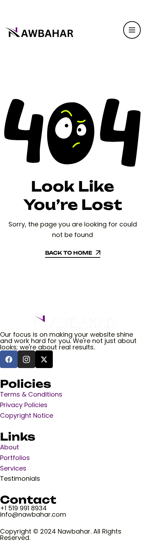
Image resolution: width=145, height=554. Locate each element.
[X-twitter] (44, 359)
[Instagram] (26, 359)
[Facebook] (9, 359)
